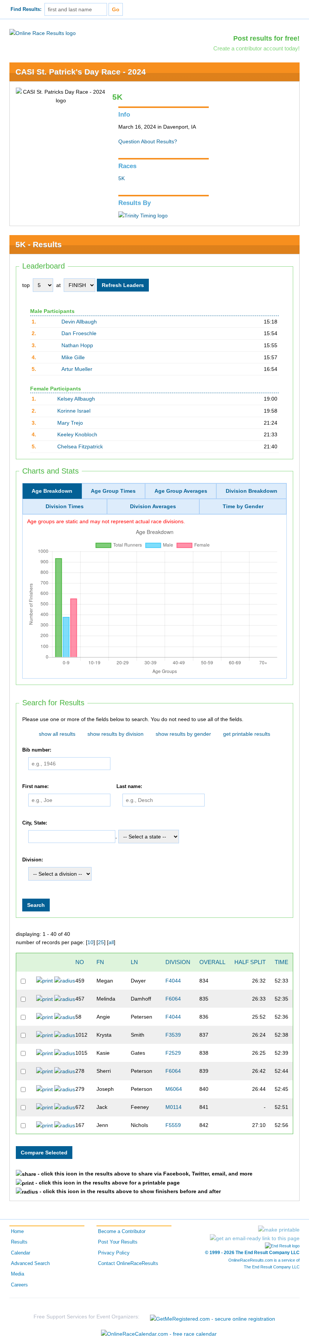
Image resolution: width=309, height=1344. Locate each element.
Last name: (129, 786)
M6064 (173, 1089)
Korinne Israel (73, 411)
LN (134, 962)
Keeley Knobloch (77, 434)
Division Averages (153, 506)
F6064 (173, 999)
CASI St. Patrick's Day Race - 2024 (80, 71)
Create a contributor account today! (256, 48)
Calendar (20, 1253)
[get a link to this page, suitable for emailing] (255, 1238)
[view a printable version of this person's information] (44, 980)
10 (90, 942)
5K (121, 178)
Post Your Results (118, 1242)
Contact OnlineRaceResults (128, 1263)
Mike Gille (73, 357)
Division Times (65, 506)
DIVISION (177, 962)
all (111, 942)
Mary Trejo (70, 423)
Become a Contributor (121, 1231)
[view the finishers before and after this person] (64, 980)
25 (101, 942)
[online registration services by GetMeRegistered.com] (212, 1316)
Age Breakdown (52, 491)
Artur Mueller (76, 369)
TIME (281, 962)
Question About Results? (147, 141)
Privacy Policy (114, 1253)
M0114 (173, 1107)
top (26, 285)
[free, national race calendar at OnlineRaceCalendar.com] (159, 1333)
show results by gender (183, 734)
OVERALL (212, 962)
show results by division (115, 734)
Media (17, 1274)
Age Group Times (113, 491)
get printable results (246, 734)
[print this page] (279, 1230)
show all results (57, 734)
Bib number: (36, 750)
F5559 (173, 1125)
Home (17, 1231)
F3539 (173, 1035)
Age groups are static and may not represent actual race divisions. (106, 521)
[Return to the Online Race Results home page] (42, 33)
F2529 (173, 1053)
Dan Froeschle (78, 333)
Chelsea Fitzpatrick (80, 446)
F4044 (173, 981)
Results (19, 1242)
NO (79, 962)
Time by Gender (243, 506)
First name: (35, 786)
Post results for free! (266, 38)
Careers (19, 1285)
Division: (32, 860)
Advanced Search (30, 1263)
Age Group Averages (180, 491)
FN (100, 962)
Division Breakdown (251, 491)
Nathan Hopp (77, 345)
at (58, 285)
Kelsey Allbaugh (76, 399)
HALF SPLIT (250, 962)
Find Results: (26, 9)
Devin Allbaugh (79, 322)
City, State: (34, 823)
